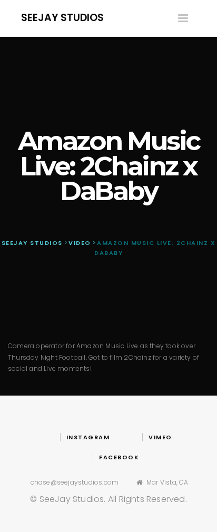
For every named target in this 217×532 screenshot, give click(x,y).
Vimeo (160, 437)
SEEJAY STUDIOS (62, 18)
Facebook (119, 457)
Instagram (88, 437)
